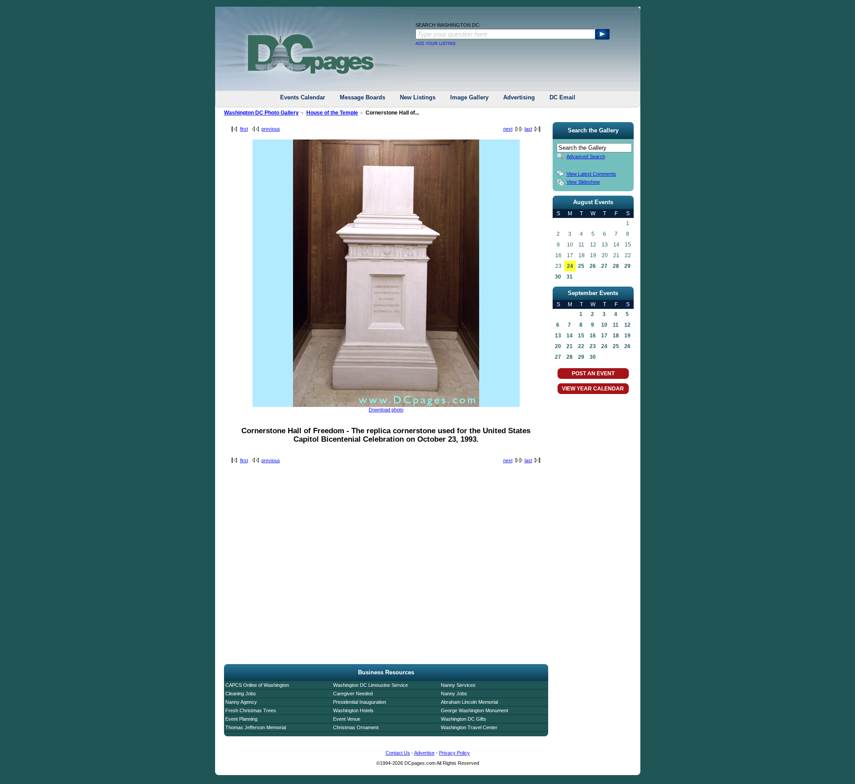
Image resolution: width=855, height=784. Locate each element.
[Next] (386, 405)
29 (627, 266)
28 (616, 266)
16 (593, 335)
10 (604, 325)
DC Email (562, 97)
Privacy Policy (454, 752)
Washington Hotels (353, 710)
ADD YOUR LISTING (435, 43)
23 (593, 346)
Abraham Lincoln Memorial (469, 702)
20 (558, 346)
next (508, 128)
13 (558, 335)
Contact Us (398, 752)
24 (570, 266)
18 (616, 335)
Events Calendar (302, 97)
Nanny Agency (241, 702)
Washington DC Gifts (463, 719)
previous (270, 128)
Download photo (386, 409)
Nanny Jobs (454, 693)
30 (558, 277)
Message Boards (362, 97)
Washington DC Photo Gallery (261, 113)
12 (627, 325)
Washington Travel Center (469, 727)
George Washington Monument (474, 710)
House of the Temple (332, 113)
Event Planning (241, 719)
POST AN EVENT (593, 373)
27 (604, 266)
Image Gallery (469, 97)
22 (581, 346)
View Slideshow (583, 182)
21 (569, 346)
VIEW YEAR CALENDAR (593, 389)
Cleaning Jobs (240, 693)
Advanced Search (585, 156)
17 (604, 335)
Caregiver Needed (353, 693)
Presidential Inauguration (359, 702)
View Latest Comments (591, 174)
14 (569, 335)
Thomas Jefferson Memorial (255, 727)
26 (593, 266)
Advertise (424, 752)
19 (627, 335)
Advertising (519, 97)
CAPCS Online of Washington (257, 685)
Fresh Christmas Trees (250, 710)
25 (581, 266)
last (528, 128)
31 (569, 277)
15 (581, 335)
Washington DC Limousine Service (370, 685)
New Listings (418, 97)
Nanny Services (458, 685)
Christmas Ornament (356, 727)
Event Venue (346, 719)
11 (616, 325)
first (244, 128)
